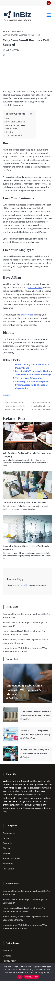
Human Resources (11, 858)
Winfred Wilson (13, 50)
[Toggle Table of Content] (30, 114)
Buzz (8, 118)
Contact (7, 955)
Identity (9, 132)
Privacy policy (31, 977)
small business (35, 287)
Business (6, 395)
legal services (26, 314)
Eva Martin (13, 698)
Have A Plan (11, 128)
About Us (7, 950)
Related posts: (16, 135)
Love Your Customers (15, 121)
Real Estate (8, 868)
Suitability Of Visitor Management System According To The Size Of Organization (32, 384)
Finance (6, 853)
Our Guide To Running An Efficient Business (24, 502)
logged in (23, 585)
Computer (8, 843)
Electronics (8, 848)
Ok (20, 977)
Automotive (9, 832)
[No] (51, 972)
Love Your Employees (15, 125)
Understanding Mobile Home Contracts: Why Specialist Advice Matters (26, 690)
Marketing (8, 863)
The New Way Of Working (28, 378)
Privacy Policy (9, 960)
